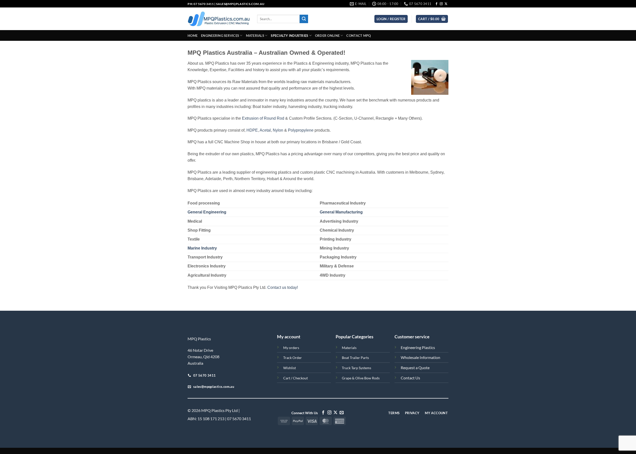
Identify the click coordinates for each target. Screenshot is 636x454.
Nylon (278, 130)
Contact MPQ (358, 36)
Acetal (265, 130)
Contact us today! (282, 287)
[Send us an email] (342, 412)
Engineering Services (220, 36)
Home (193, 36)
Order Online (327, 36)
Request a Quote (415, 367)
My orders (291, 348)
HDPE (252, 130)
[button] (432, 19)
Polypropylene (301, 130)
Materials (255, 36)
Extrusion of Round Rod (263, 118)
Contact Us (410, 377)
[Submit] (304, 19)
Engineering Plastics (418, 347)
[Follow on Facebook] (436, 4)
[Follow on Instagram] (441, 4)
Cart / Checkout (295, 378)
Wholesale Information (420, 357)
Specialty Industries (289, 36)
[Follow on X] (445, 4)
